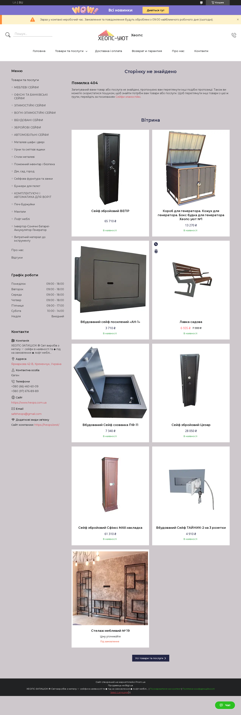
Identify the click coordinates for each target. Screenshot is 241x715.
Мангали (20, 211)
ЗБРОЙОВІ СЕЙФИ (27, 127)
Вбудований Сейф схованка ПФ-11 (110, 425)
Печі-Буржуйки (24, 204)
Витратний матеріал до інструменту (30, 238)
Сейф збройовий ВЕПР (110, 211)
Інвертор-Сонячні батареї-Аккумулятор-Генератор (32, 228)
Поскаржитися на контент (165, 688)
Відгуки (17, 257)
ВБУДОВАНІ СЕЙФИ (28, 120)
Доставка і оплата (108, 51)
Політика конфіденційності (198, 688)
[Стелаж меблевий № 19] (110, 588)
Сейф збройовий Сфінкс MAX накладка (110, 528)
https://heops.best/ (46, 425)
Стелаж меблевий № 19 (110, 631)
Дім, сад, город (24, 171)
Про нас (178, 51)
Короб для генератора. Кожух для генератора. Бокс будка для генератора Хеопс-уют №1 (191, 215)
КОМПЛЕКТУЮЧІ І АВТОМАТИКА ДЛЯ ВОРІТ (32, 195)
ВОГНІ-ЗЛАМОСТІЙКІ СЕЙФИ (35, 112)
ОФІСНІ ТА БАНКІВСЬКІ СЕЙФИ (31, 96)
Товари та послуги (69, 51)
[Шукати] (8, 35)
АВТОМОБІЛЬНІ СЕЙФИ (31, 135)
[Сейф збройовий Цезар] (191, 382)
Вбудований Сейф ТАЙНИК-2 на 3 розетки (191, 528)
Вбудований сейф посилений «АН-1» (110, 322)
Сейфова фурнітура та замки (33, 178)
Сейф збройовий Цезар (191, 425)
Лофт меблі (22, 219)
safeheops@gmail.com (26, 414)
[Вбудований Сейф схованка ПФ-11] (110, 382)
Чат (227, 705)
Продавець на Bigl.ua (120, 685)
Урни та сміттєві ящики (29, 149)
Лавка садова (191, 322)
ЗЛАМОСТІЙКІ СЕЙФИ (30, 105)
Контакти (201, 51)
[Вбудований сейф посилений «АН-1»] (110, 279)
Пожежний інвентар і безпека (34, 164)
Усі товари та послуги (149, 658)
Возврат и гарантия (147, 51)
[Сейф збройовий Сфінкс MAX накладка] (110, 485)
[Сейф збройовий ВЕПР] (110, 168)
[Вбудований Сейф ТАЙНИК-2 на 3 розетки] (191, 485)
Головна (39, 51)
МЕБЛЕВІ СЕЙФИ (26, 87)
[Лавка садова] (191, 279)
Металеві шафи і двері (29, 142)
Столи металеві (24, 157)
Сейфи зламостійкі (128, 96)
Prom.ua (140, 682)
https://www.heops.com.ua (29, 402)
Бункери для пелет (27, 186)
